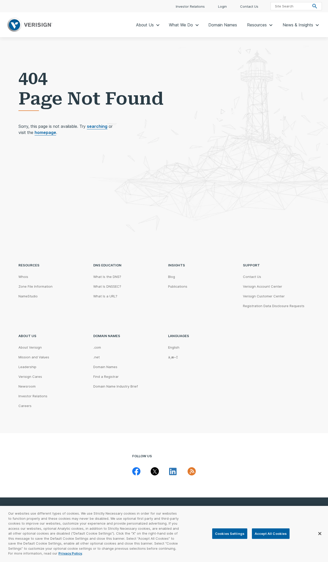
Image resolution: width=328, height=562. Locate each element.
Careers (25, 406)
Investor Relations (191, 6)
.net (96, 357)
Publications (177, 286)
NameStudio (28, 296)
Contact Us (249, 6)
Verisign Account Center (262, 286)
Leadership (27, 367)
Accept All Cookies (271, 533)
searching (97, 126)
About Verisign (30, 347)
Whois (23, 277)
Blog (171, 277)
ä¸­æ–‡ (173, 357)
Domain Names (222, 24)
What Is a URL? (105, 296)
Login (223, 6)
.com (97, 347)
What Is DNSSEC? (107, 286)
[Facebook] (136, 471)
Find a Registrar (106, 376)
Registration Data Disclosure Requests (273, 306)
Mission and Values (33, 357)
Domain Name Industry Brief (115, 386)
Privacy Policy (70, 553)
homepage (45, 132)
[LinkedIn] (173, 471)
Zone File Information (35, 286)
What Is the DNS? (107, 277)
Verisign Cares (30, 376)
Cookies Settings (229, 533)
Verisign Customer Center (264, 296)
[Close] (319, 533)
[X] (155, 471)
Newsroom (27, 386)
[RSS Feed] (192, 471)
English (173, 347)
